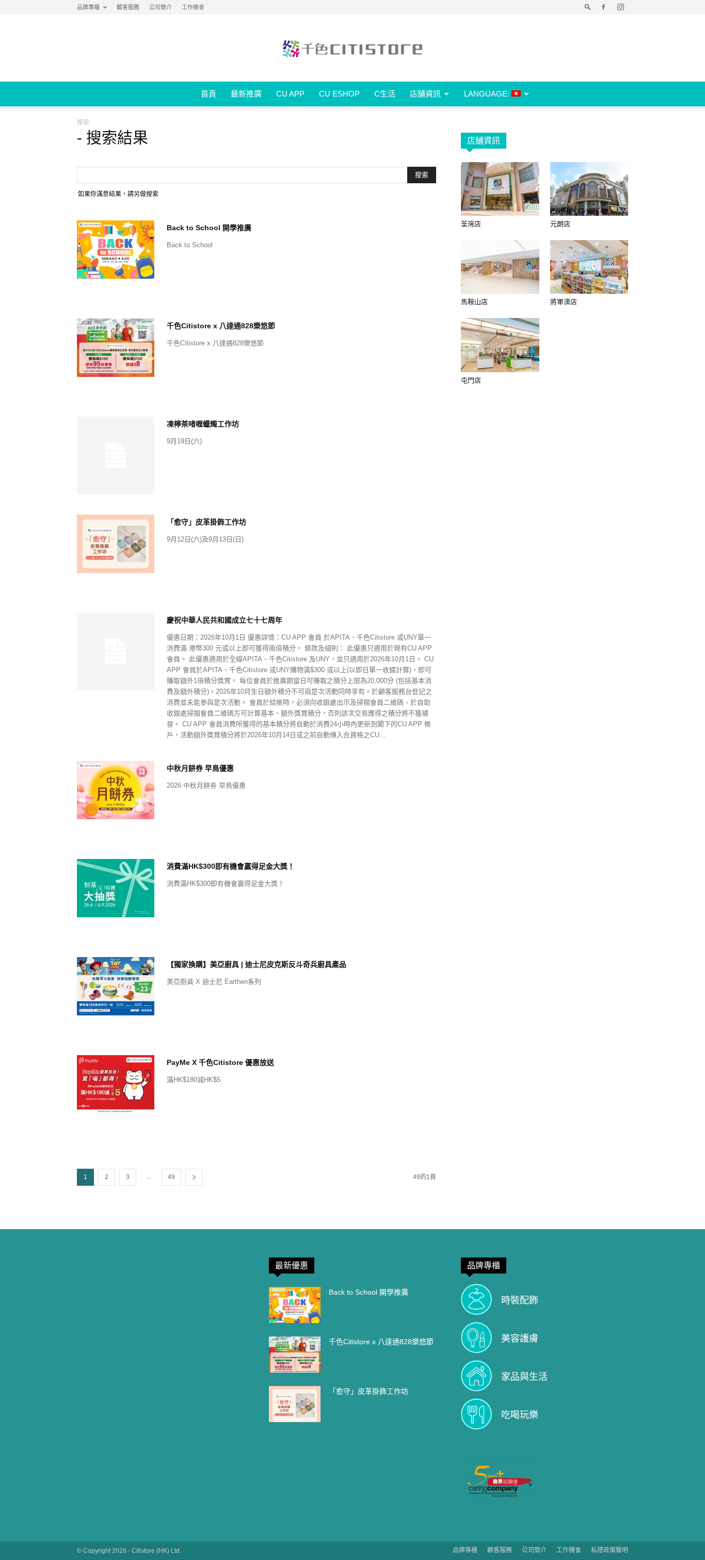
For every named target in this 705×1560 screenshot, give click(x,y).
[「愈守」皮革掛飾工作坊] (115, 544)
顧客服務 (128, 7)
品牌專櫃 (88, 7)
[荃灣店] (500, 189)
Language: (487, 93)
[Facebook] (603, 7)
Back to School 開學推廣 (209, 228)
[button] (588, 7)
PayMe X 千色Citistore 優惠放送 (220, 1062)
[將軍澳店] (589, 267)
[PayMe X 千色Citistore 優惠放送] (115, 1084)
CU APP (290, 93)
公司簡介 (160, 7)
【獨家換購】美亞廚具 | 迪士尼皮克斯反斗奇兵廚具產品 (256, 964)
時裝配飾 (519, 1300)
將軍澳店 (563, 302)
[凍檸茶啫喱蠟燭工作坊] (115, 455)
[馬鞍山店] (500, 267)
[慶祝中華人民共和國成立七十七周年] (115, 651)
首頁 (208, 93)
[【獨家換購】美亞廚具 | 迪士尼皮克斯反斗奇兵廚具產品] (115, 986)
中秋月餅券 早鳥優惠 (200, 768)
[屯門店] (500, 345)
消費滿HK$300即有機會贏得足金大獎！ (231, 866)
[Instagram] (620, 7)
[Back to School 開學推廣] (115, 249)
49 (171, 1177)
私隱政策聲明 (609, 1550)
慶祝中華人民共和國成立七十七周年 (224, 620)
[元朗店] (589, 189)
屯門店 (471, 380)
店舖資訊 (425, 93)
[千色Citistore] (352, 48)
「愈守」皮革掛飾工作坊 (206, 522)
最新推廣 (246, 93)
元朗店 (560, 224)
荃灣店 (471, 224)
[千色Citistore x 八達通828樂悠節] (115, 348)
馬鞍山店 (474, 302)
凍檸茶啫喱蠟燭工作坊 (203, 424)
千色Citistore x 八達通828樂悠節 (221, 326)
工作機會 (193, 7)
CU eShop (339, 93)
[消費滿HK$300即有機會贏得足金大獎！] (115, 888)
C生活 (384, 93)
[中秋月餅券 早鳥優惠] (115, 790)
